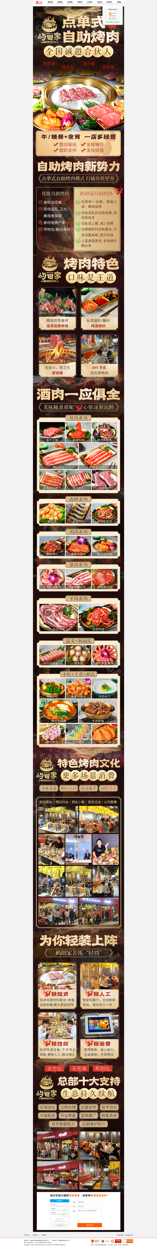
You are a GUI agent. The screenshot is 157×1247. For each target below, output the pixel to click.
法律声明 (60, 1225)
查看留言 (44, 1235)
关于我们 (26, 1235)
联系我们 (35, 1235)
